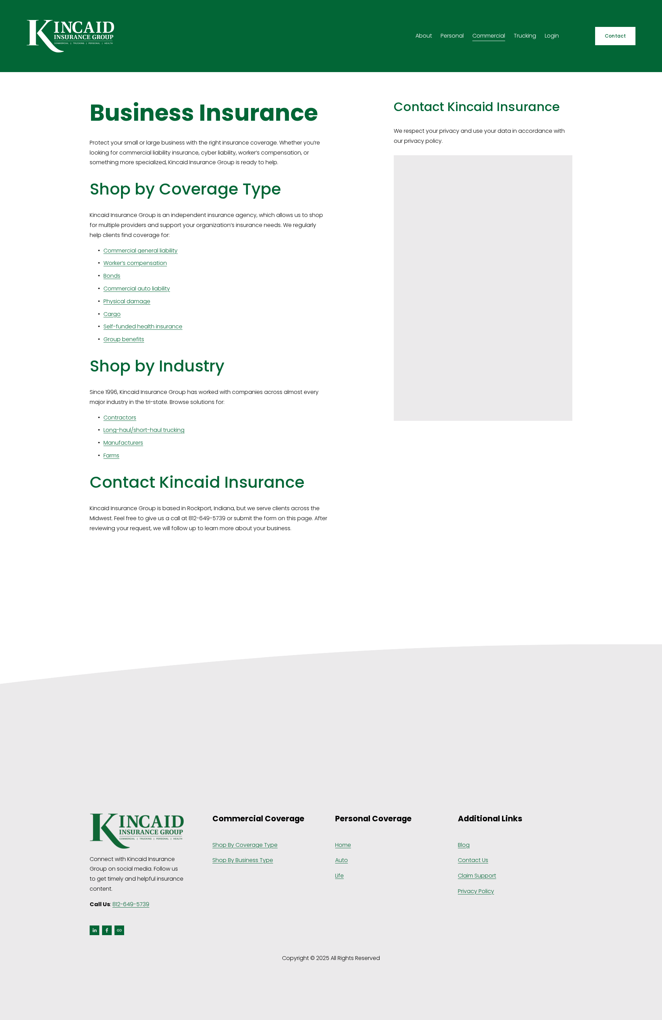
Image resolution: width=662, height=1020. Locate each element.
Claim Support (477, 876)
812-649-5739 (130, 904)
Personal (452, 36)
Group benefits (123, 339)
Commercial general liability (140, 251)
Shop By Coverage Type (245, 845)
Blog (464, 845)
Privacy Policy (476, 891)
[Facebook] (107, 930)
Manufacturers (123, 443)
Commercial (488, 36)
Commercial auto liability (136, 289)
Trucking (525, 36)
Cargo (112, 314)
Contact (615, 36)
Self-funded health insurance (142, 326)
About (423, 36)
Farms (111, 455)
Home (343, 845)
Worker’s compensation (135, 263)
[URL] (119, 930)
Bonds (111, 276)
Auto (341, 860)
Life (339, 876)
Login (552, 36)
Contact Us (473, 860)
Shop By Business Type (242, 860)
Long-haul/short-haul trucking (143, 430)
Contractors (119, 418)
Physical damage (126, 301)
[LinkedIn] (94, 930)
